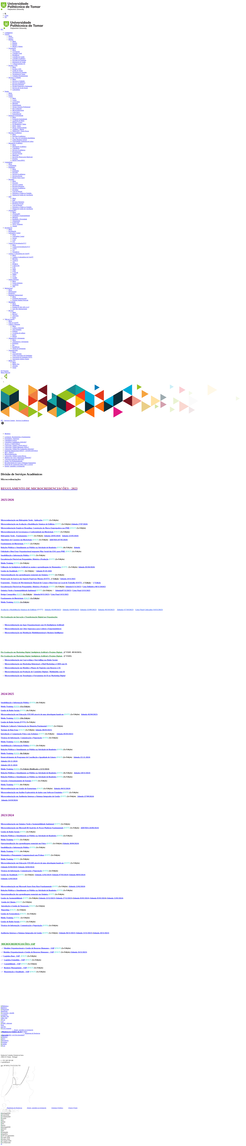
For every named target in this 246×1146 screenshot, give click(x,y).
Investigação (8, 228)
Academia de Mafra (18, 121)
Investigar (15, 190)
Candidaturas (9, 32)
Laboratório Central (14, 233)
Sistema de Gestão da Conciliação (22, 195)
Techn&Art (15, 252)
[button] (1, 1144)
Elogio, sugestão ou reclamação (36, 1108)
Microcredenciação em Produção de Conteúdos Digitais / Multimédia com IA (35, 672)
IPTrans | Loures (17, 122)
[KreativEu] (5, 1040)
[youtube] (9, 1111)
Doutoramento (16, 105)
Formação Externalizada (15, 115)
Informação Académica (15, 143)
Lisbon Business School (19, 140)
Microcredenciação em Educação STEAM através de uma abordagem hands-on (32, 714)
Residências (16, 347)
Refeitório (15, 343)
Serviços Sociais (17, 153)
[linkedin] (13, 1111)
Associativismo (13, 350)
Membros (7, 433)
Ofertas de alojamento (19, 348)
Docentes (11, 179)
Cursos (10, 96)
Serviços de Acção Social (20, 88)
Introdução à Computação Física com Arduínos (19, 734)
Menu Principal (5, 372)
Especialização (16, 114)
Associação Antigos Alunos (20, 359)
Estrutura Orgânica (57, 1108)
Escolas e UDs (12, 65)
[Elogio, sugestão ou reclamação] (6, 1028)
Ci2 (13, 250)
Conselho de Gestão (18, 57)
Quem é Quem (72, 1108)
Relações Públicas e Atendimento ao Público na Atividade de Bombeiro (28, 749)
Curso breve (16, 112)
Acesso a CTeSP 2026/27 (12, 444)
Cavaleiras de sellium (18, 333)
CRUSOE (15, 316)
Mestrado (15, 103)
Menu (10, 36)
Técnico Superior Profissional (21, 107)
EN (6, 17)
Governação (12, 48)
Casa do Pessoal (17, 191)
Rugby (14, 335)
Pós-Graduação (17, 108)
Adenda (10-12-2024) (9, 761)
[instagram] (6, 1111)
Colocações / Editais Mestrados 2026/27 (17, 447)
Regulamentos (16, 152)
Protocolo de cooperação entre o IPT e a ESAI (19, 464)
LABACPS (15, 266)
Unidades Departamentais (20, 76)
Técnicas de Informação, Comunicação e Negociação (21, 738)
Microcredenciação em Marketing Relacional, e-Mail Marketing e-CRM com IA (36, 664)
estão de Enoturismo (18, 788)
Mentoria (15, 217)
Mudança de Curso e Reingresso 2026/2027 (18, 457)
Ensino (7, 91)
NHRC (14, 274)
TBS (13, 286)
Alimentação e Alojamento (16, 338)
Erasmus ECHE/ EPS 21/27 (20, 307)
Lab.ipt (14, 238)
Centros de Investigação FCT (17, 243)
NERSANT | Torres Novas (20, 131)
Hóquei (14, 336)
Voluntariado (16, 221)
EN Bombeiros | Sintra (19, 124)
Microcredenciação (18, 110)
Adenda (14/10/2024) (9, 800)
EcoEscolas (15, 222)
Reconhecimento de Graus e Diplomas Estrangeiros (20, 463)
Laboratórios (16, 89)
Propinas (15, 158)
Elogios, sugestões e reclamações (15, 466)
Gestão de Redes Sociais (10, 710)
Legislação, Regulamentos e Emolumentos (17, 437)
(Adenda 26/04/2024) (26, 867)
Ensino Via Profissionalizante (13, 461)
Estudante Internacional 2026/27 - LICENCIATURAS (21, 451)
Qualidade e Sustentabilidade (21, 215)
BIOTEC (15, 259)
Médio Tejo (11, 360)
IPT (2, 29)
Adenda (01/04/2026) (86, 567)
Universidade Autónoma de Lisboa (22, 141)
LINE (14, 271)
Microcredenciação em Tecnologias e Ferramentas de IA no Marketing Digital (35, 676)
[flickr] (17, 1111)
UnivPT (7, 34)
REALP (10, 310)
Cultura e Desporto (14, 324)
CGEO (14, 248)
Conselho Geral (17, 53)
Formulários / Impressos (12, 438)
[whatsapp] (20, 1111)
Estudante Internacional (15, 295)
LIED (14, 269)
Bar (13, 345)
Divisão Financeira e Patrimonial (22, 86)
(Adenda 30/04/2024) (70, 843)
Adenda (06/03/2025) (43, 730)
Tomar (14, 367)
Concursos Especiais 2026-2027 (14, 459)
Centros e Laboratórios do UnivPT (19, 253)
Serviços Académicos (18, 83)
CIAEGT (15, 260)
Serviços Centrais (17, 184)
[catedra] (4, 1044)
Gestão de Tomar (17, 70)
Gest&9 (14, 278)
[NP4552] (4, 1037)
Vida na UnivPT (10, 319)
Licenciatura (16, 102)
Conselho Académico (18, 58)
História (10, 39)
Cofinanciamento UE (18, 64)
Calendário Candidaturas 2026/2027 (16, 442)
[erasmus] (4, 1042)
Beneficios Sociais (17, 203)
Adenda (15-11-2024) (82, 757)
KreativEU (11, 293)
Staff (9, 196)
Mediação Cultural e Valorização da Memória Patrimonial (24, 726)
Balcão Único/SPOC (18, 160)
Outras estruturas (13, 279)
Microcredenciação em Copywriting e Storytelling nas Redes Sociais (31, 660)
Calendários (16, 148)
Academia (15, 285)
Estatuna (14, 331)
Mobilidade (11, 302)
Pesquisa (6, 371)
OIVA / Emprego (17, 224)
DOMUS (15, 264)
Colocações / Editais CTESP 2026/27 (16, 445)
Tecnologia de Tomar (18, 74)
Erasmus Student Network (20, 300)
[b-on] (3, 1046)
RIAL (14, 317)
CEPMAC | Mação (18, 129)
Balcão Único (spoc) (18, 177)
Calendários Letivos (11, 440)
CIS (13, 262)
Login (6, 15)
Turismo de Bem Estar (9, 730)
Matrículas (15, 155)
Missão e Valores (17, 46)
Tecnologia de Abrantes (19, 72)
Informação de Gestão (19, 62)
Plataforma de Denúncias (14, 1108)
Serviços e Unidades (14, 77)
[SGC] (3, 1039)
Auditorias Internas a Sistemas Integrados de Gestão (30, 796)
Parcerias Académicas (15, 133)
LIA (13, 241)
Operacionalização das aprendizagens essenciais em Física (23, 843)
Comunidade (8, 162)
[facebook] (2, 1111)
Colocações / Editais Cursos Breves (15, 456)
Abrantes (15, 366)
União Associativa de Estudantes (22, 355)
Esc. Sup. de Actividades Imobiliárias (23, 138)
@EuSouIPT (12, 210)
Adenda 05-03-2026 (44, 571)
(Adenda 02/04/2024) (9, 867)
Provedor (15, 172)
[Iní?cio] (21, 10)
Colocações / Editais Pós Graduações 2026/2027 (19, 449)
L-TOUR (15, 272)
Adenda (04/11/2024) (62, 788)
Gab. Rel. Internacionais (19, 309)
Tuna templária (16, 329)
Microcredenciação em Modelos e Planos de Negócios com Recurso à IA (33, 668)
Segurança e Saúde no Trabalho (22, 193)
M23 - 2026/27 (9, 452)
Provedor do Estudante (19, 60)
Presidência (15, 55)
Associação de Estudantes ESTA (22, 357)
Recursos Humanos (18, 84)
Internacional (8, 288)
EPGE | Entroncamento (19, 127)
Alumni (14, 226)
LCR (13, 267)
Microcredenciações (11, 454)
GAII (14, 240)
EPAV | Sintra (16, 126)
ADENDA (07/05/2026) (58, 540)
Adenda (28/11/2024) (82, 773)
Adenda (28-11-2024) (9, 765)
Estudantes (11, 167)
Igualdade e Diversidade (19, 219)
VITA (14, 276)
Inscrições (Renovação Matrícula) (22, 157)
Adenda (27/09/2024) (85, 796)
